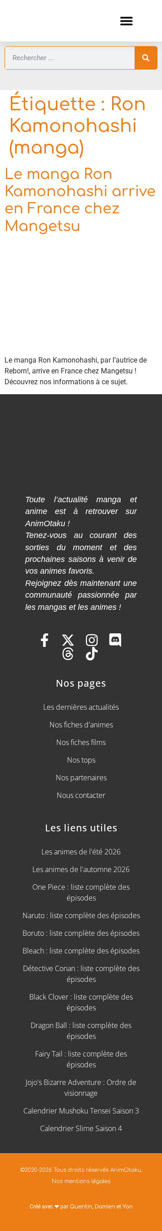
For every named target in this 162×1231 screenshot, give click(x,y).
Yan (127, 1206)
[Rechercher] (146, 58)
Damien (104, 1206)
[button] (126, 20)
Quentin (81, 1206)
